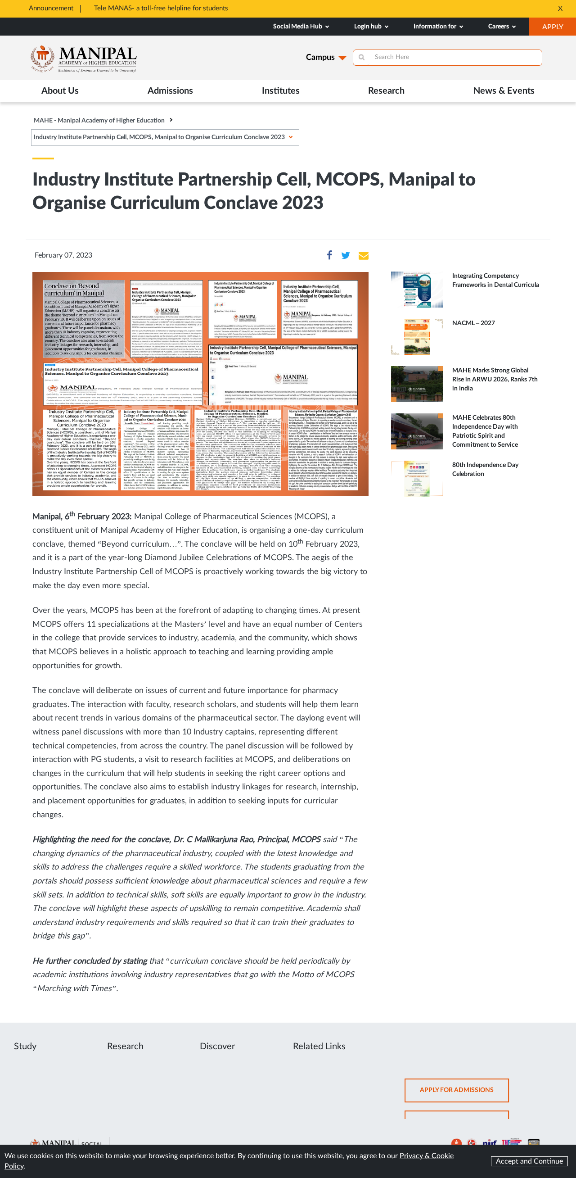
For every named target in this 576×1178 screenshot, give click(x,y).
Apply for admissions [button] (464, 1094)
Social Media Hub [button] (298, 26)
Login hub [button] (368, 26)
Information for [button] (436, 26)
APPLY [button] (559, 29)
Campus (320, 58)
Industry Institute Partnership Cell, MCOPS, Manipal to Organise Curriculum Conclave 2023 (159, 137)
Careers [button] (499, 26)
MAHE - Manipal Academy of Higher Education (99, 121)
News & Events (504, 90)
